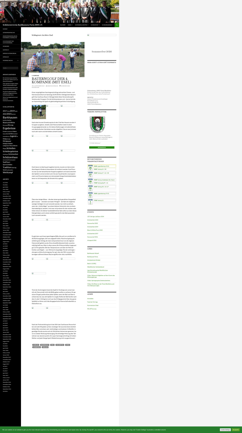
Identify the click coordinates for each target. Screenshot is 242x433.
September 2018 (7, 339)
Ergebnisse (9, 128)
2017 (5, 111)
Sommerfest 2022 (92, 223)
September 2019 (7, 318)
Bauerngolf (45, 344)
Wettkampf (8, 172)
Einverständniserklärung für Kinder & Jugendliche (10, 36)
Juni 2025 (5, 207)
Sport (8, 162)
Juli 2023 (5, 244)
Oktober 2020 (6, 300)
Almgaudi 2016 (91, 240)
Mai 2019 (5, 325)
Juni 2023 (5, 246)
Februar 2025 (6, 214)
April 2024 (5, 223)
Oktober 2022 (6, 264)
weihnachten (10, 170)
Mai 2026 (5, 185)
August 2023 (6, 241)
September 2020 (7, 303)
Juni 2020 (5, 305)
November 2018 (7, 337)
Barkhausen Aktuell (93, 253)
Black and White (9, 122)
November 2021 (7, 282)
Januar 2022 (6, 278)
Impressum (6, 57)
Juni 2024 (5, 221)
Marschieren (13, 145)
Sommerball (6, 160)
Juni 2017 (5, 368)
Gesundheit (6, 134)
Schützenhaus (10, 157)
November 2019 (7, 316)
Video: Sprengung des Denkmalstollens (98, 280)
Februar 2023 (6, 255)
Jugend (13, 136)
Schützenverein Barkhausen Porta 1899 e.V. (23, 25)
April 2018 (5, 348)
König (4, 139)
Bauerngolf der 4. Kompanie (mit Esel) (51, 80)
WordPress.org (91, 309)
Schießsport (5, 154)
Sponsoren (6, 46)
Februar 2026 (6, 191)
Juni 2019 (5, 323)
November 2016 (7, 384)
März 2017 (5, 375)
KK (17, 136)
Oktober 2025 (6, 200)
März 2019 (5, 330)
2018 (8, 111)
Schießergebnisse (10, 151)
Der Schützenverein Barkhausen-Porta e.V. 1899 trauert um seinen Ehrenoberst (10, 79)
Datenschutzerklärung (9, 53)
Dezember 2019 (7, 314)
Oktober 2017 (6, 361)
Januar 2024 (6, 230)
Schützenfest (13, 154)
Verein (5, 170)
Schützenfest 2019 (92, 227)
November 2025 (7, 198)
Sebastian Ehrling (52, 86)
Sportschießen (7, 164)
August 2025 (6, 205)
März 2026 (5, 189)
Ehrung (10, 125)
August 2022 (6, 268)
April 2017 (5, 373)
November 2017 (7, 359)
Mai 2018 (5, 346)
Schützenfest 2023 (92, 220)
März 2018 (5, 350)
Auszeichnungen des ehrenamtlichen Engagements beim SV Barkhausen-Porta (10, 93)
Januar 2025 (6, 216)
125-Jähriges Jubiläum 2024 (95, 216)
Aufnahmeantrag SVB (9, 32)
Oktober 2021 (6, 284)
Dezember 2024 (7, 219)
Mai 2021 (5, 289)
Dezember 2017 (7, 357)
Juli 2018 (5, 343)
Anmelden (90, 298)
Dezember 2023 (7, 232)
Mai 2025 (5, 209)
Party (4, 148)
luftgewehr (6, 145)
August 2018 (6, 341)
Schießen (11, 148)
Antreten (14, 114)
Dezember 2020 (7, 296)
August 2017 (6, 364)
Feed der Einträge (92, 302)
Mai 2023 (5, 248)
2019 (12, 111)
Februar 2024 (6, 228)
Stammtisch (36, 347)
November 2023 (7, 234)
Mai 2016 (5, 391)
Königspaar (7, 141)
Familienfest (9, 131)
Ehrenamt (5, 125)
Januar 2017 (6, 380)
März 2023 (5, 253)
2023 (9, 114)
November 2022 (7, 262)
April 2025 (5, 212)
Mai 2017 (5, 371)
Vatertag (13, 167)
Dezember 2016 (7, 382)
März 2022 (5, 275)
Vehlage (45, 347)
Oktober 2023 (6, 237)
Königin (8, 139)
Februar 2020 (6, 312)
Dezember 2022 (7, 259)
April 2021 (5, 291)
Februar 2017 (6, 377)
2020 (16, 111)
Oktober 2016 (6, 386)
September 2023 (7, 239)
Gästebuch (6, 49)
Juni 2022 (5, 271)
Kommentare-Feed (92, 305)
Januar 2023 (6, 257)
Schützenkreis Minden (93, 260)
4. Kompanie (35, 75)
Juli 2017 (5, 366)
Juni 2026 (5, 182)
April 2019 (5, 327)
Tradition (7, 167)
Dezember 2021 (7, 280)
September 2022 (7, 266)
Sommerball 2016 (92, 237)
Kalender (62, 25)
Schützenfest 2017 (92, 233)
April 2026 (5, 187)
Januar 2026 (6, 194)
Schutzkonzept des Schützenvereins (8, 42)
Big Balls (9, 120)
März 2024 (5, 225)
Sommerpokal (12, 159)
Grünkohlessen (6, 136)
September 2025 (7, 203)
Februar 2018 (6, 352)
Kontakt (5, 29)
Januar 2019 (6, 332)
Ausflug (35, 344)
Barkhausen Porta (92, 256)
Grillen (11, 134)
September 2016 (7, 389)
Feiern (15, 131)
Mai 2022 (5, 273)
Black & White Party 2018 (94, 230)
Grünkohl (15, 133)
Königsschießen (8, 143)
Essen (5, 131)
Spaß (67, 344)
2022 (5, 114)
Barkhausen (10, 117)
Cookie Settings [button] (225, 429)
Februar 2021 (6, 293)
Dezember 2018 (7, 334)
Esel (52, 344)
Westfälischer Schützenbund (95, 267)
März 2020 (5, 309)
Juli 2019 (5, 321)
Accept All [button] (236, 429)
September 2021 (7, 287)
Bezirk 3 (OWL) (91, 263)
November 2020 (7, 298)
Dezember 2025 (7, 196)
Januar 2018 (6, 355)
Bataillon (5, 120)
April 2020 (5, 307)
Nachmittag (60, 344)
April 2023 (5, 250)
